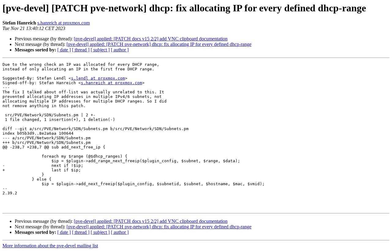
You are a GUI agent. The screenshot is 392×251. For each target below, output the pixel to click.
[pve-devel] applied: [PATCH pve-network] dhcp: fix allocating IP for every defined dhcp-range (158, 44)
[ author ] (120, 49)
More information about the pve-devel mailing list (50, 245)
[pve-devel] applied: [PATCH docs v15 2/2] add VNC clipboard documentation (151, 38)
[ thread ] (80, 49)
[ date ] (64, 49)
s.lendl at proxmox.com (98, 78)
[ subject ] (100, 49)
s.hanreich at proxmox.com (63, 22)
